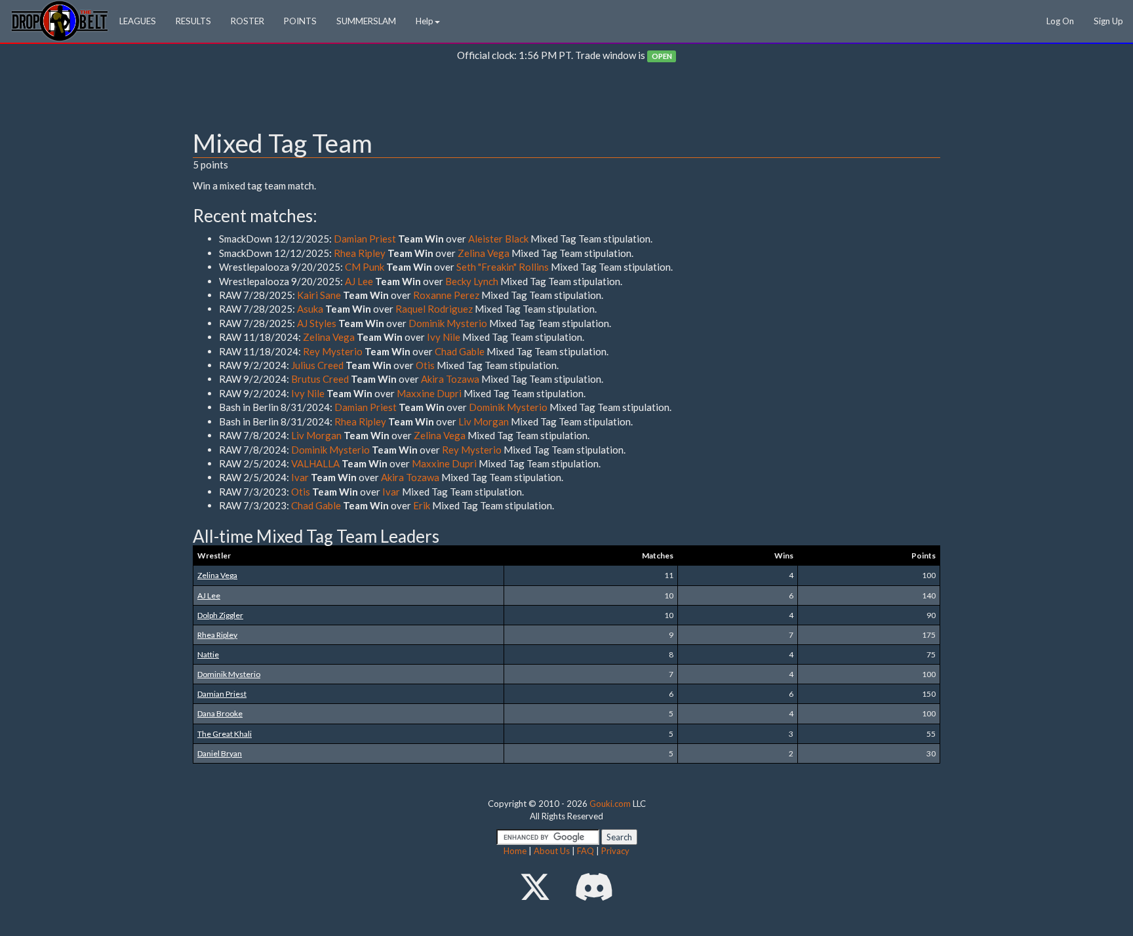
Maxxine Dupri (429, 393)
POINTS (300, 21)
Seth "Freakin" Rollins (502, 267)
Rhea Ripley (360, 253)
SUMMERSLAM (366, 21)
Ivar (300, 477)
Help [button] (424, 21)
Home (515, 851)
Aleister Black (498, 238)
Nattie (208, 654)
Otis (425, 365)
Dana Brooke (220, 713)
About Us (552, 851)
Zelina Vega (483, 253)
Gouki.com (610, 803)
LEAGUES (137, 21)
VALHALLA (315, 463)
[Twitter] (535, 886)
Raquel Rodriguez (434, 309)
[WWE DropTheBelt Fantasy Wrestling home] (59, 20)
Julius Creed (317, 365)
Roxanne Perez (446, 295)
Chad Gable (460, 351)
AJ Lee (359, 281)
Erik (421, 505)
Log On (1060, 21)
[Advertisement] (566, 98)
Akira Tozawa (450, 379)
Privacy (615, 851)
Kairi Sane (319, 295)
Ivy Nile (443, 337)
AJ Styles (316, 323)
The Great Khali (224, 734)
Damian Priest (365, 238)
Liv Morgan (483, 421)
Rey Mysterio (333, 351)
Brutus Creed (320, 379)
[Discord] (594, 886)
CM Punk (364, 267)
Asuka (310, 309)
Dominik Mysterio (447, 323)
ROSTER (247, 21)
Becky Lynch (471, 281)
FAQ (585, 851)
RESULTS (193, 21)
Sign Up (1108, 21)
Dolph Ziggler (220, 615)
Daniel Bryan (219, 753)
